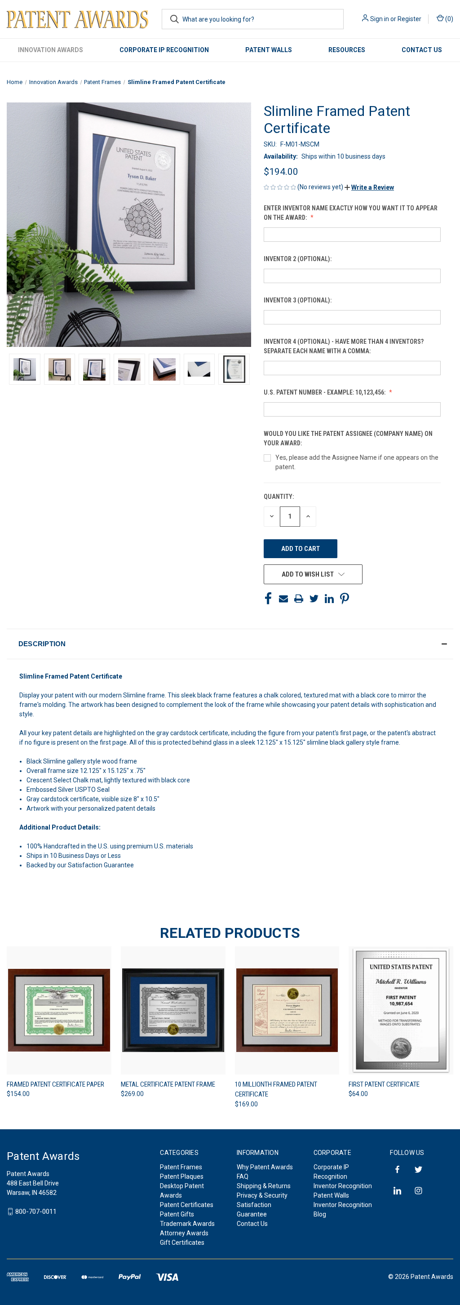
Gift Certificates (182, 1242)
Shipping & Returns (264, 1186)
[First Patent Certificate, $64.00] (401, 1010)
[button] (369, 187)
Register (409, 18)
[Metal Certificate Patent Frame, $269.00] (173, 1010)
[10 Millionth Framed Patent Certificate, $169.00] (287, 1010)
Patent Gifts (177, 1214)
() (448, 18)
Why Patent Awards (265, 1167)
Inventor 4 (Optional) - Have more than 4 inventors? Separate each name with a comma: (344, 346)
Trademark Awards (187, 1223)
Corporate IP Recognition (164, 49)
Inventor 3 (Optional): (298, 300)
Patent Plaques (181, 1176)
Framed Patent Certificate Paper (55, 1084)
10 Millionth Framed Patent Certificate (276, 1089)
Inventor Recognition (343, 1186)
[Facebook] (268, 598)
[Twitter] (314, 598)
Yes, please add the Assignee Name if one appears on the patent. (356, 462)
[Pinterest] (344, 598)
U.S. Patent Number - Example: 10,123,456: (325, 392)
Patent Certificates (186, 1204)
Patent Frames (181, 1167)
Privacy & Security (262, 1195)
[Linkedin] (329, 598)
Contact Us (422, 49)
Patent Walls (268, 49)
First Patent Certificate (384, 1084)
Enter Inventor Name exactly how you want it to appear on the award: (351, 212)
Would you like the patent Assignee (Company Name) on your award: (348, 438)
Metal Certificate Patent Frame (168, 1084)
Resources (346, 49)
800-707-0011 (36, 1211)
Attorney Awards (184, 1233)
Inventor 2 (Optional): (298, 258)
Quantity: (279, 496)
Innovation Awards (50, 49)
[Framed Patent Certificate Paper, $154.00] (59, 1010)
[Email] (283, 598)
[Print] (298, 598)
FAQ (242, 1176)
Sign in (379, 18)
